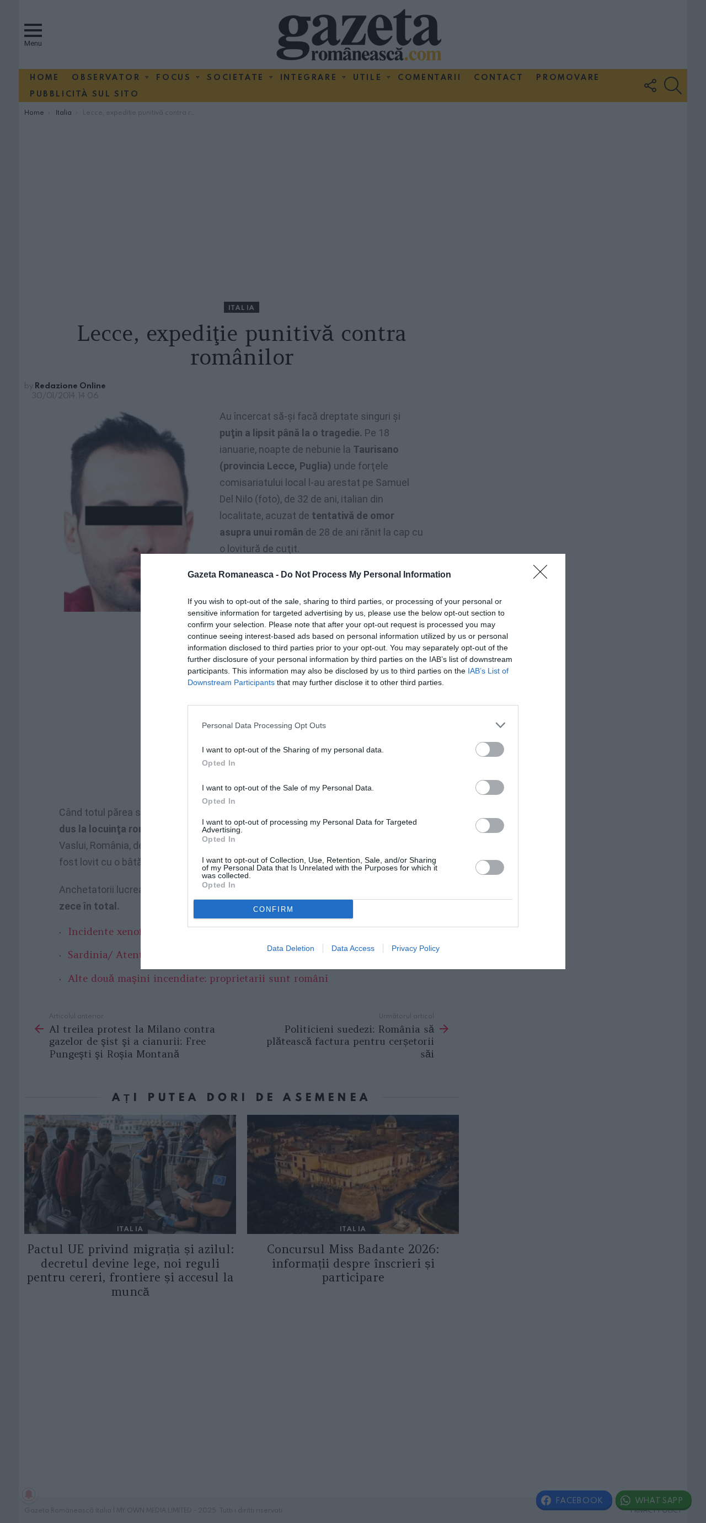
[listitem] (353, 725)
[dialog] (353, 761)
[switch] (489, 749)
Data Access (353, 948)
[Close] (543, 575)
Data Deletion (290, 948)
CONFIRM (273, 909)
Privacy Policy (416, 948)
